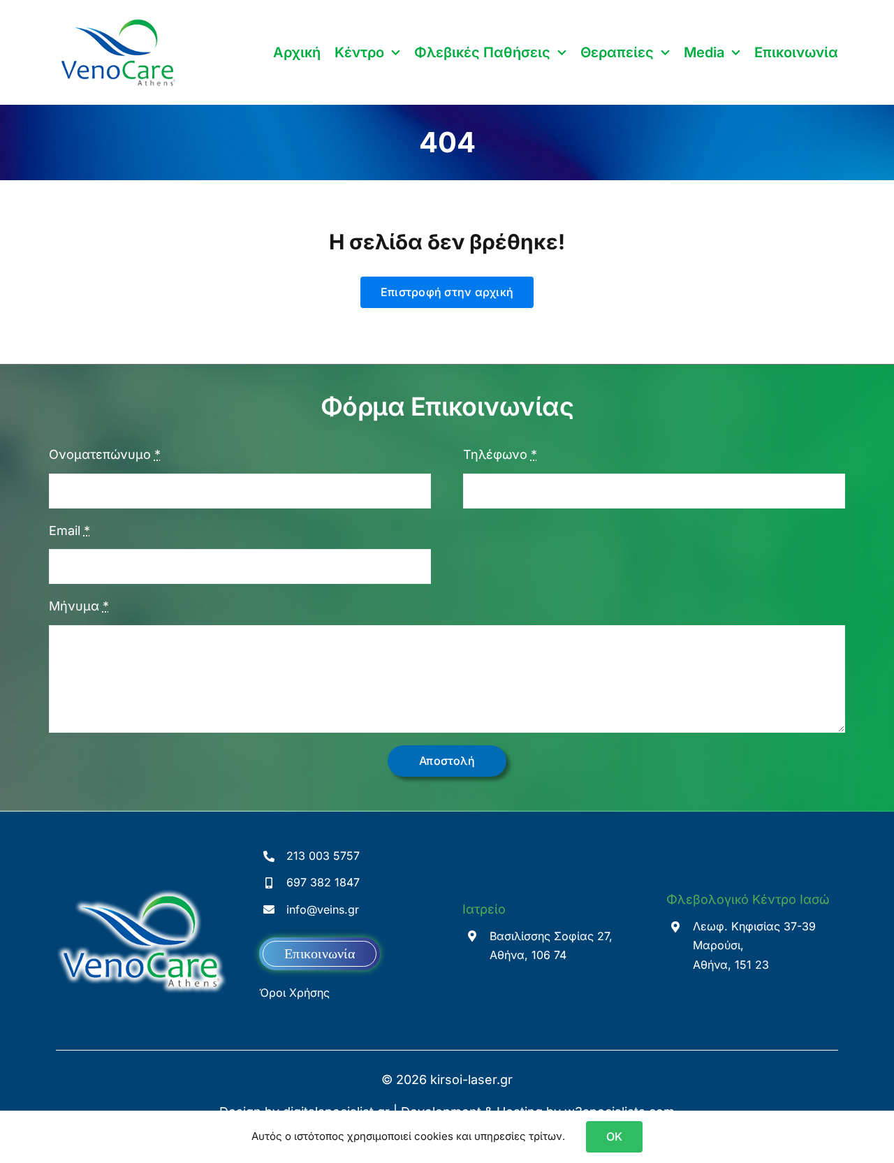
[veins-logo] (118, 20)
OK (614, 1136)
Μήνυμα (79, 606)
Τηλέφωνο (500, 454)
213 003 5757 (323, 856)
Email (69, 530)
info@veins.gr (322, 909)
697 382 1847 (323, 882)
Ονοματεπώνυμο (105, 454)
